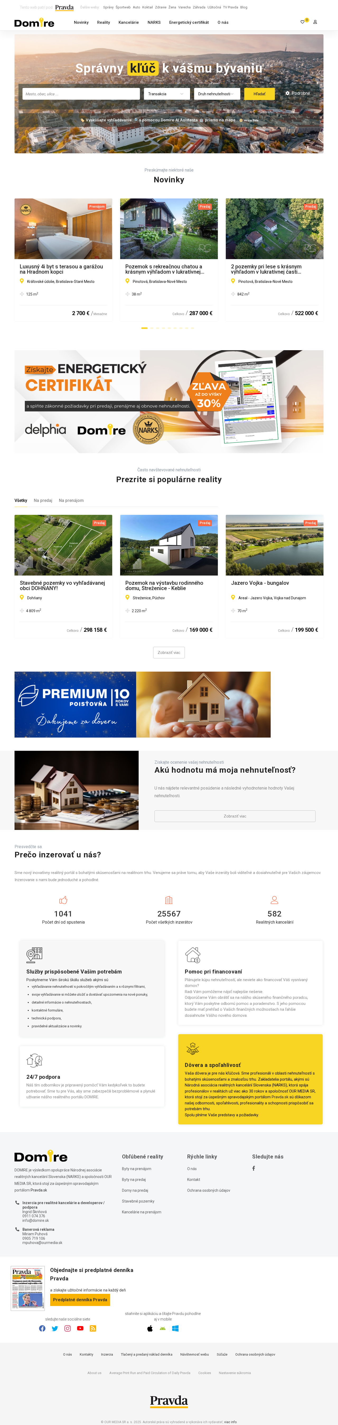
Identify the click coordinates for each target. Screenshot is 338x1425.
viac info (230, 1422)
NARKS (154, 22)
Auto (136, 7)
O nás (223, 22)
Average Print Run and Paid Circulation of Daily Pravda (149, 1373)
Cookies (204, 1373)
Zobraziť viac (169, 652)
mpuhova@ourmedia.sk (42, 1243)
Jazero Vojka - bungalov (260, 583)
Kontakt (193, 1179)
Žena (172, 7)
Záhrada (199, 7)
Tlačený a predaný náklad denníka (146, 1354)
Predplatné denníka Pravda (80, 1299)
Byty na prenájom (136, 1169)
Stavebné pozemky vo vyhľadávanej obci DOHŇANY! (62, 585)
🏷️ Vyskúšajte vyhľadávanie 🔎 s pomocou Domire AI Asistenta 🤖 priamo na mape (158, 120)
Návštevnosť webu (194, 1354)
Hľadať (259, 94)
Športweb (123, 7)
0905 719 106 (33, 1238)
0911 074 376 (33, 1216)
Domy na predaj (135, 1190)
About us (94, 1373)
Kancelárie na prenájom (141, 1212)
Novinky (81, 22)
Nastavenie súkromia (235, 1373)
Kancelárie (129, 22)
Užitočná (214, 7)
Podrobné (300, 93)
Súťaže (222, 1354)
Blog (243, 7)
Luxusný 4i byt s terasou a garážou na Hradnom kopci (61, 269)
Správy (108, 7)
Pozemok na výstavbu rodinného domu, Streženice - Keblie (164, 585)
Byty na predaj (134, 1179)
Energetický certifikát (189, 22)
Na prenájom (71, 500)
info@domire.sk (35, 1220)
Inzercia (107, 1354)
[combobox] (81, 94)
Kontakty (86, 1354)
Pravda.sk (280, 1097)
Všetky (21, 500)
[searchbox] (81, 93)
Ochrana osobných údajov (208, 1190)
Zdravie (160, 7)
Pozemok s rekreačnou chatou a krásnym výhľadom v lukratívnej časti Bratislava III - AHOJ (163, 269)
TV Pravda (230, 7)
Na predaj (43, 500)
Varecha (184, 7)
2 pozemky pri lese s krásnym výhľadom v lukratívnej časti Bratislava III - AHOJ (266, 269)
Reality (103, 22)
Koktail (147, 7)
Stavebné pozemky (138, 1201)
